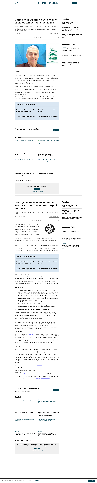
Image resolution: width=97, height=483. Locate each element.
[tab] (18, 184)
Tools (63, 10)
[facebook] (32, 37)
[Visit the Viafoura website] (56, 189)
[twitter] (36, 37)
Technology (58, 10)
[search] (18, 3)
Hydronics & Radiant (48, 10)
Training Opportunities (20, 16)
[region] (37, 187)
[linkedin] (34, 37)
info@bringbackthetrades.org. (43, 385)
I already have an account (37, 198)
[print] (58, 37)
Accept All (91, 480)
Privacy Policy (36, 480)
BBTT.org (39, 372)
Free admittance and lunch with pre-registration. (26, 381)
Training (16, 206)
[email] (40, 37)
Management (34, 10)
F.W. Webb (30, 342)
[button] (15, 3)
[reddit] (38, 37)
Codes (40, 10)
